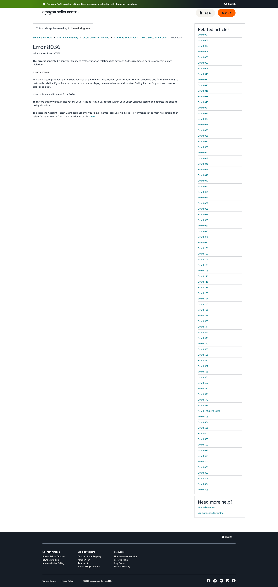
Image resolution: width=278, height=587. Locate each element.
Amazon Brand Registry (89, 556)
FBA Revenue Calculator (125, 556)
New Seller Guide (50, 559)
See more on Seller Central (210, 513)
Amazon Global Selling (53, 563)
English (228, 536)
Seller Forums (121, 559)
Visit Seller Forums (207, 507)
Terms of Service (49, 581)
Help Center (119, 563)
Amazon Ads (84, 563)
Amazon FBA (84, 559)
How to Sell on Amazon (53, 556)
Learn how (131, 4)
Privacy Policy (67, 581)
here (92, 116)
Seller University (122, 566)
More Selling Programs (89, 566)
